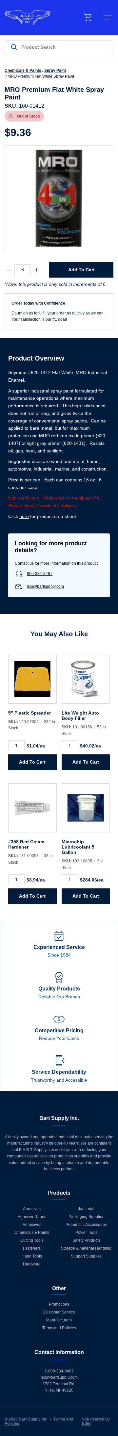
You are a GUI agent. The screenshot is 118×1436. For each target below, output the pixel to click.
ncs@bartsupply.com (45, 586)
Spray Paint (55, 70)
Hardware (32, 1264)
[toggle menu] (107, 17)
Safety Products (86, 1240)
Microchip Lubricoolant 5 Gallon (78, 847)
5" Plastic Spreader (29, 713)
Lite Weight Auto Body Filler (80, 715)
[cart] (88, 17)
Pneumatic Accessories (86, 1224)
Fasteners (32, 1248)
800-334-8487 (39, 573)
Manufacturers (59, 1320)
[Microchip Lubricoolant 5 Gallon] (86, 811)
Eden (86, 1423)
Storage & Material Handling (86, 1248)
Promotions (59, 1304)
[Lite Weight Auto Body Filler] (86, 682)
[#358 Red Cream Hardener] (32, 811)
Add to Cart (81, 269)
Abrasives (32, 1208)
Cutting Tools (32, 1240)
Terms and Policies (59, 1328)
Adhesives (32, 1224)
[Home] (27, 17)
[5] (32, 682)
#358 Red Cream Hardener (26, 844)
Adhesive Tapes (32, 1216)
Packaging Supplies (86, 1216)
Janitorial (86, 1208)
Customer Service (59, 1312)
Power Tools (86, 1232)
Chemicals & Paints (23, 70)
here (24, 516)
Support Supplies (86, 1256)
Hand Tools (32, 1256)
